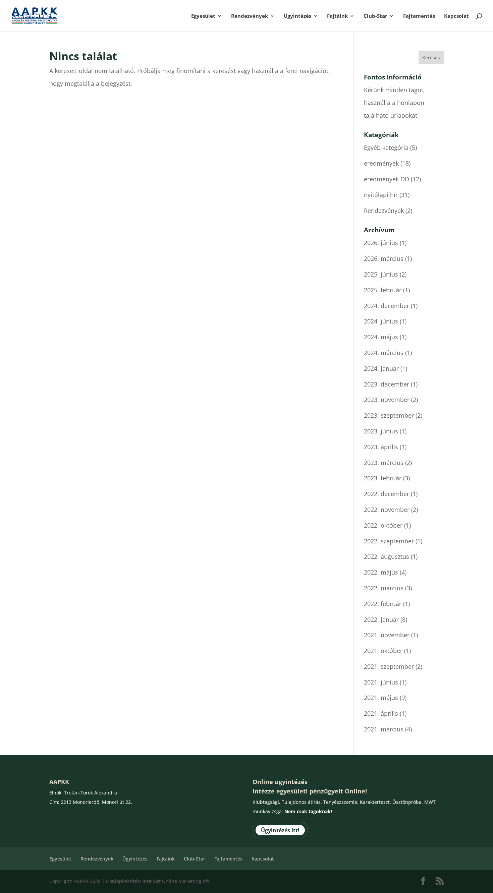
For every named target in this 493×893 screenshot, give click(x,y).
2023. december (386, 384)
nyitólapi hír (381, 195)
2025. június (381, 274)
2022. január (381, 619)
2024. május (381, 337)
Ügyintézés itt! (280, 830)
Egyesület (203, 16)
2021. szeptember (389, 666)
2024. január (381, 368)
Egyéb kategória (386, 147)
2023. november (386, 400)
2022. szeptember (389, 541)
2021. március (383, 729)
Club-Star (375, 16)
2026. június (381, 243)
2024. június (381, 321)
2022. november (386, 509)
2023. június (381, 431)
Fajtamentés (419, 16)
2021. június (381, 682)
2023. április (381, 447)
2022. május (381, 572)
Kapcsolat (456, 16)
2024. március (383, 353)
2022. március (383, 588)
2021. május (381, 698)
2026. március (383, 258)
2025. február (382, 290)
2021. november (386, 635)
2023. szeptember (389, 415)
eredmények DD (386, 179)
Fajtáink (337, 16)
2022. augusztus (386, 556)
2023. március (383, 463)
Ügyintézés (297, 16)
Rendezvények (249, 16)
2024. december (386, 306)
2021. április (381, 713)
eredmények (381, 163)
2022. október (383, 525)
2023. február (382, 478)
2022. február (382, 604)
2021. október (383, 651)
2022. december (386, 494)
